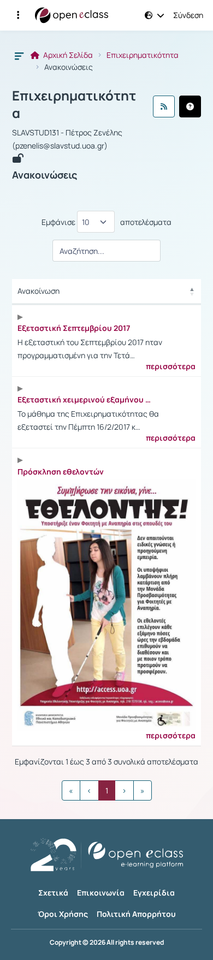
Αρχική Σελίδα (67, 55)
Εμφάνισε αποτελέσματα (106, 222)
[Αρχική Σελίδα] (72, 15)
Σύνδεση (188, 15)
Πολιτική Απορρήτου (136, 914)
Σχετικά (53, 892)
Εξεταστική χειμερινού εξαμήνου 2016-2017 (85, 399)
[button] (18, 15)
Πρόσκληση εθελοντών (60, 471)
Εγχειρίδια (154, 892)
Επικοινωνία (101, 892)
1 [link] (106, 790)
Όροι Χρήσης (63, 914)
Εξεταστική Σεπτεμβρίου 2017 (73, 328)
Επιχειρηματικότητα (142, 55)
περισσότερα (171, 366)
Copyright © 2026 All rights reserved (107, 942)
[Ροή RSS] (164, 106)
